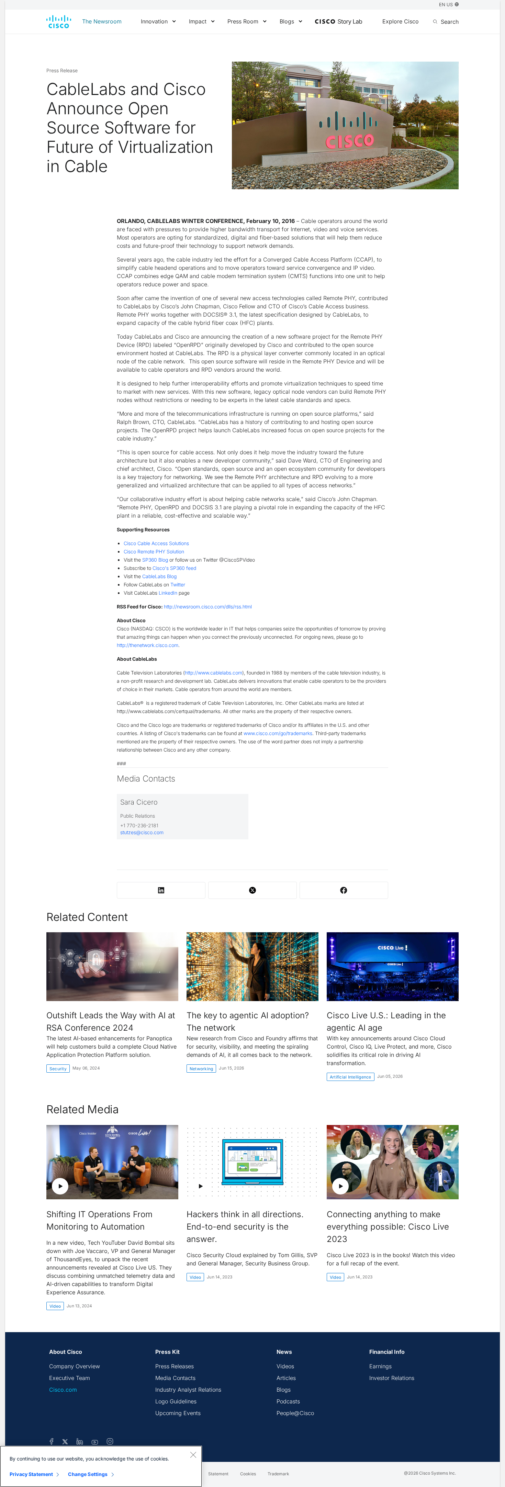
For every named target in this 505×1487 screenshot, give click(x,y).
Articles (286, 1377)
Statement (218, 1473)
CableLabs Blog (159, 576)
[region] (101, 1466)
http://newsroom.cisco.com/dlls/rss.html (208, 606)
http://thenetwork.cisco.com (147, 645)
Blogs (287, 21)
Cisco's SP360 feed (174, 568)
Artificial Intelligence (350, 1077)
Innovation (154, 21)
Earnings (380, 1366)
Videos (285, 1366)
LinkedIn (168, 593)
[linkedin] (80, 1442)
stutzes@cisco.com (142, 832)
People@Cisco (295, 1413)
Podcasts (288, 1401)
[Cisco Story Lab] (338, 22)
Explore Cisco (400, 21)
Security (58, 1068)
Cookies (248, 1473)
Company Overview (74, 1366)
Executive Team (69, 1377)
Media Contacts (175, 1377)
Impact (197, 21)
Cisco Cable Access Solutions (156, 543)
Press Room (242, 21)
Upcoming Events (178, 1413)
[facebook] (51, 1442)
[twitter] (66, 1442)
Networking (201, 1068)
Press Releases (174, 1366)
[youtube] (95, 1442)
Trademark (278, 1473)
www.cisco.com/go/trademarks (278, 733)
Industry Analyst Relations (188, 1389)
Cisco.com (63, 1389)
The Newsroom (102, 21)
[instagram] (110, 1442)
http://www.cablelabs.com (213, 673)
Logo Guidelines (176, 1401)
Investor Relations (391, 1377)
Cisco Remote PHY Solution (154, 551)
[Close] (193, 1454)
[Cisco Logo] (58, 21)
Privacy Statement (31, 1474)
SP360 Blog (155, 560)
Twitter (177, 584)
